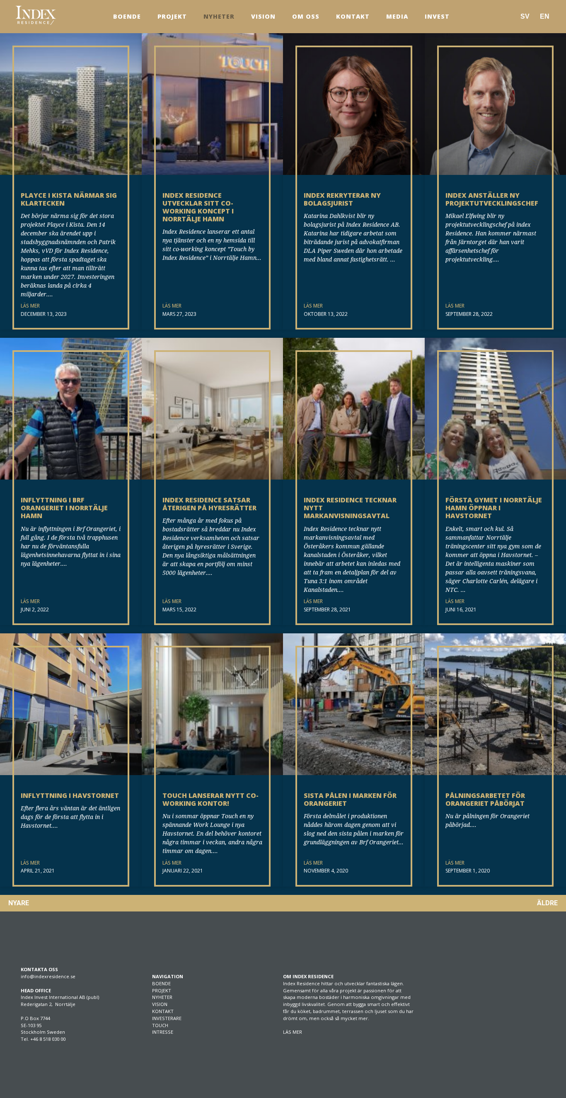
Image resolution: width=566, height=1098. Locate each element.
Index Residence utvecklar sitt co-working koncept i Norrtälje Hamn (198, 207)
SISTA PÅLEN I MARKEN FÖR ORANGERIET (350, 799)
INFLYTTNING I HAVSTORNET (70, 795)
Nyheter (219, 16)
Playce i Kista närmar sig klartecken (69, 199)
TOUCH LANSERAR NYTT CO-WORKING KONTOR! (210, 799)
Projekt (172, 16)
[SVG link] (35, 15)
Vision (263, 16)
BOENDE (161, 983)
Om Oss (305, 16)
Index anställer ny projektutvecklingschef (491, 199)
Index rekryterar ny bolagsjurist (342, 199)
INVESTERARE (166, 1018)
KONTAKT (163, 1011)
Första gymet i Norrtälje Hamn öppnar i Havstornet (493, 507)
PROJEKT (161, 990)
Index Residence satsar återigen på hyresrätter (209, 503)
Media (397, 16)
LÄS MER (30, 305)
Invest (437, 16)
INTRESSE (162, 1032)
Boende (127, 16)
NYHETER (162, 997)
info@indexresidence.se (48, 976)
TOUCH (160, 1025)
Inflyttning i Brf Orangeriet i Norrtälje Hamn (64, 507)
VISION (159, 1004)
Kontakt (353, 16)
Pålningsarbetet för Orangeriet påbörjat (485, 799)
